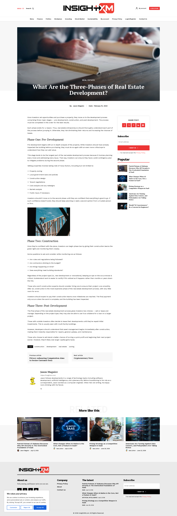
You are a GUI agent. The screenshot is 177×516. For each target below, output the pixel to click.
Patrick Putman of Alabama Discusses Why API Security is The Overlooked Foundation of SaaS (139, 169)
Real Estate (88, 80)
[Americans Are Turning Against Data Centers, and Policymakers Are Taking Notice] (122, 196)
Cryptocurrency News (83, 358)
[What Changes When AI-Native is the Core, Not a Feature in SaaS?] (122, 178)
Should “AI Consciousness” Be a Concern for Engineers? (139, 206)
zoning (71, 346)
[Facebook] (124, 125)
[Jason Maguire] (32, 380)
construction (39, 346)
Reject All (27, 507)
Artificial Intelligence (90, 497)
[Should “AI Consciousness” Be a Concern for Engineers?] (122, 206)
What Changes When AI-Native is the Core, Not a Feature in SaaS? (137, 178)
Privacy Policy (140, 153)
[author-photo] (18, 450)
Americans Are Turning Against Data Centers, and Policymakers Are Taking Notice (138, 197)
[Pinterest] (134, 125)
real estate (63, 346)
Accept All (40, 507)
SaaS (83, 490)
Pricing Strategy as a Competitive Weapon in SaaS (139, 187)
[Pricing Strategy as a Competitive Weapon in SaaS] (122, 187)
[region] (26, 501)
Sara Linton (59, 448)
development (51, 346)
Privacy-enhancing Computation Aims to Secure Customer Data (47, 359)
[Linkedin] (138, 125)
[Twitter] (41, 388)
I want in (132, 148)
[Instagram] (25, 490)
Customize (13, 507)
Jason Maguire (78, 106)
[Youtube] (36, 490)
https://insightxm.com (48, 375)
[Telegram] (143, 125)
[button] (30, 8)
